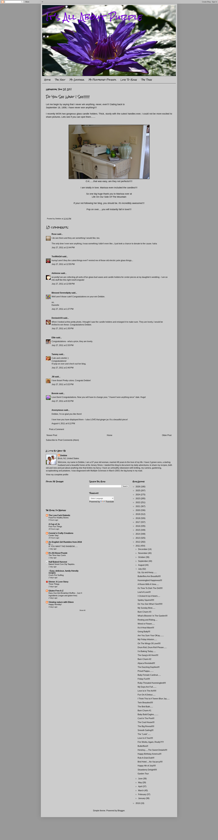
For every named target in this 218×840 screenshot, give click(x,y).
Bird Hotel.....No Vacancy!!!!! (150, 762)
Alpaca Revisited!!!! (146, 663)
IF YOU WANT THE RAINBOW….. (63, 546)
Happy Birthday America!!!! (149, 754)
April (140, 786)
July (140, 569)
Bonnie (55, 393)
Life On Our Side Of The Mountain (109, 197)
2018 (138, 518)
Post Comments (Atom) (68, 440)
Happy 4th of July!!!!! (147, 766)
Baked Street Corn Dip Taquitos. (62, 564)
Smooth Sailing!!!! (145, 730)
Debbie (63, 455)
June (140, 779)
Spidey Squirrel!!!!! (146, 600)
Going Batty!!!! (144, 632)
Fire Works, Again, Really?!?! (151, 742)
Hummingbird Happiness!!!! (150, 580)
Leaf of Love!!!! (144, 592)
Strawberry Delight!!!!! (147, 770)
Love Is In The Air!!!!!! (147, 691)
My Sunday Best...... (146, 608)
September (143, 561)
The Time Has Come (57, 555)
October (142, 557)
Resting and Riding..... (147, 620)
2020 (138, 510)
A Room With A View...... (148, 584)
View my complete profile (57, 475)
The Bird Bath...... (145, 707)
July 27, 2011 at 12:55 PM (63, 264)
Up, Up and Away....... (147, 572)
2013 (138, 538)
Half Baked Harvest (58, 562)
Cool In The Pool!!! (146, 718)
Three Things (54, 584)
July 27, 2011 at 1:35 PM (62, 328)
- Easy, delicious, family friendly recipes (63, 572)
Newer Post (52, 435)
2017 (138, 522)
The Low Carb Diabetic (59, 515)
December (143, 549)
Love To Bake (128, 79)
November (143, 553)
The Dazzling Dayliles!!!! (148, 667)
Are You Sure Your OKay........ (151, 635)
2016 (138, 526)
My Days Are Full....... (147, 687)
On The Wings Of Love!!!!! (149, 643)
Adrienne (56, 273)
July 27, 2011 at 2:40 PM (62, 368)
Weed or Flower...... (146, 624)
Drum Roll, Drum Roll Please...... (152, 647)
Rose (54, 234)
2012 (138, 542)
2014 (138, 534)
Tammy (55, 354)
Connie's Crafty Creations (61, 533)
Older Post (166, 435)
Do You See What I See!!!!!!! (150, 604)
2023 (138, 498)
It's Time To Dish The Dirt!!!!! (150, 588)
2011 (138, 546)
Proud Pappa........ (146, 671)
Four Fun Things (55, 526)
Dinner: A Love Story (58, 582)
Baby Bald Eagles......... (148, 714)
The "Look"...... (144, 734)
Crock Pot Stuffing (56, 575)
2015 (138, 530)
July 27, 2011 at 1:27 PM (62, 309)
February (142, 794)
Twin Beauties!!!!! (145, 702)
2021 (138, 506)
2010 (138, 803)
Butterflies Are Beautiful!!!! (149, 576)
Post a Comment (56, 429)
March (141, 790)
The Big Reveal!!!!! (146, 726)
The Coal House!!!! (146, 722)
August (141, 565)
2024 (138, 494)
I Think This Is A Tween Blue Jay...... (154, 699)
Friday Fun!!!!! (144, 679)
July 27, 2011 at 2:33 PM (62, 345)
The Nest (60, 79)
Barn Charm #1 (144, 710)
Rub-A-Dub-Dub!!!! (146, 758)
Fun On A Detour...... (146, 695)
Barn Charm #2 (144, 659)
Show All (82, 610)
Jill (53, 377)
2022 (138, 502)
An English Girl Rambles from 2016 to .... (65, 543)
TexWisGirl (57, 256)
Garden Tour (143, 774)
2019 (138, 514)
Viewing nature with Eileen (61, 602)
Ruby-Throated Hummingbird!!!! (152, 683)
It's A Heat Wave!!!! (146, 628)
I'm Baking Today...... (147, 651)
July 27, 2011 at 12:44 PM (63, 247)
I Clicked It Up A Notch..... (149, 596)
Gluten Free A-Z (56, 591)
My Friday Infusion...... (147, 639)
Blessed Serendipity (61, 293)
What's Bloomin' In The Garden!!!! (152, 616)
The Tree (146, 79)
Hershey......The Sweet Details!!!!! (152, 750)
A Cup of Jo (54, 524)
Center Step (53, 535)
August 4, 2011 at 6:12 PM (63, 423)
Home (47, 79)
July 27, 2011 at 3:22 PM (62, 384)
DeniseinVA (57, 318)
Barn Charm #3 (144, 612)
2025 (138, 490)
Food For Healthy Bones (59, 518)
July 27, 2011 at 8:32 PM (62, 401)
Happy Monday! (55, 604)
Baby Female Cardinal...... (149, 675)
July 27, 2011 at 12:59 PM (63, 284)
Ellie (54, 338)
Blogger (121, 811)
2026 (138, 487)
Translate (110, 502)
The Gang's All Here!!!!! (148, 655)
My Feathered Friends (102, 79)
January (142, 798)
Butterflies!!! (143, 746)
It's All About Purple (94, 17)
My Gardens (77, 79)
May (140, 782)
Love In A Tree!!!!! (145, 738)
